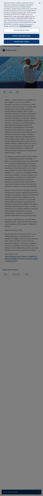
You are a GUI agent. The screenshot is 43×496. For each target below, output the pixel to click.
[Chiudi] (40, 3)
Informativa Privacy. (25, 26)
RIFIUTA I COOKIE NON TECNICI (21, 36)
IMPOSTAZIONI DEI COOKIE (21, 30)
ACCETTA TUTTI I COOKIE (21, 42)
